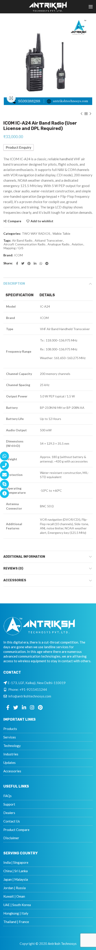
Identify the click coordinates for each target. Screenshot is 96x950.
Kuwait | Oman (14, 896)
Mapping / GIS (13, 248)
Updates (9, 763)
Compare (14, 221)
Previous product (81, 113)
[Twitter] (23, 263)
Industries (10, 754)
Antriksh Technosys (62, 944)
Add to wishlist (42, 221)
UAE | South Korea (17, 905)
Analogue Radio (58, 244)
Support (9, 804)
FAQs (7, 796)
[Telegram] (47, 263)
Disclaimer (11, 838)
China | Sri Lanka (15, 871)
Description (14, 284)
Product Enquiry (18, 147)
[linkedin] (35, 263)
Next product (90, 113)
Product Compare (16, 830)
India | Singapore (15, 862)
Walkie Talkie (61, 233)
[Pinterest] (29, 263)
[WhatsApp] (41, 263)
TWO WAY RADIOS (36, 233)
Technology (12, 746)
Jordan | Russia (14, 888)
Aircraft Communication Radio (24, 244)
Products (10, 729)
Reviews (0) (13, 568)
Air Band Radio (22, 240)
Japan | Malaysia (15, 879)
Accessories (14, 580)
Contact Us (11, 821)
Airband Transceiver (49, 240)
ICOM (18, 255)
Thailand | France (16, 922)
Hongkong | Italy (15, 913)
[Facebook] (17, 263)
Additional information (24, 557)
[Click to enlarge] (11, 98)
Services (9, 737)
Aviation (77, 244)
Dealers (9, 813)
